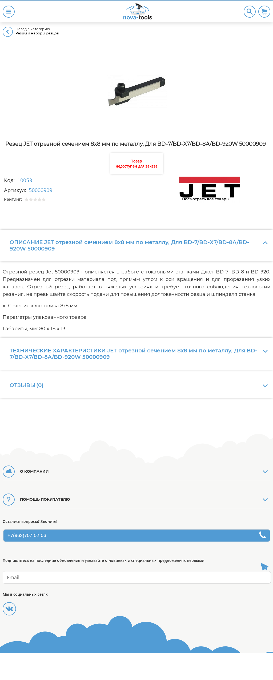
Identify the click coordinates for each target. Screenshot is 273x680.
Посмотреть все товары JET (209, 199)
